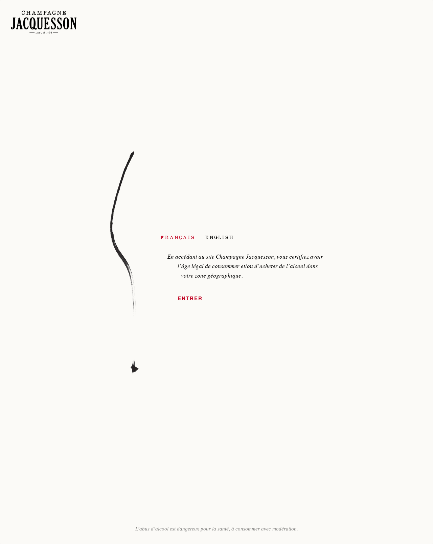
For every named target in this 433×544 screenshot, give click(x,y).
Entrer (190, 298)
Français (178, 237)
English (219, 237)
